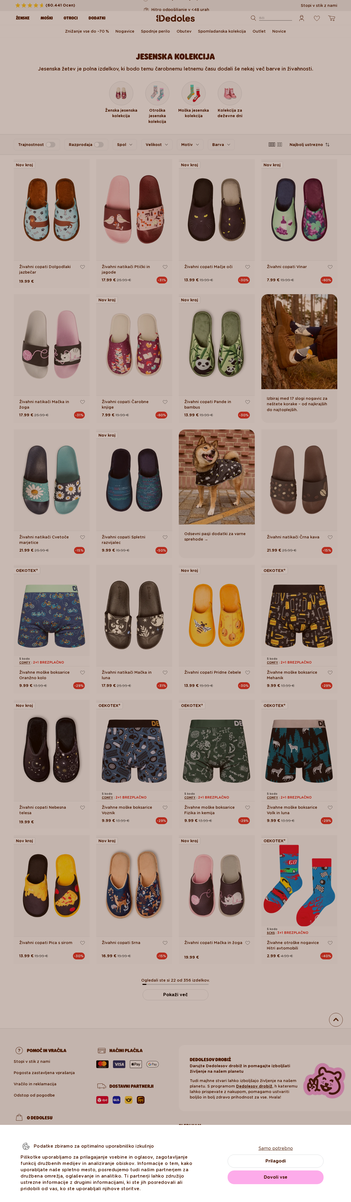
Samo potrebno (275, 1148)
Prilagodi (275, 1161)
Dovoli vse (275, 1177)
